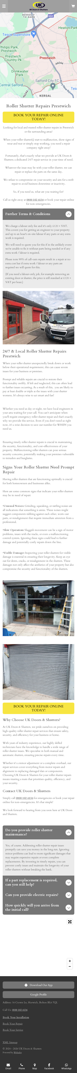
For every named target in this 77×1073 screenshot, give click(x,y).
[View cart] (73, 6)
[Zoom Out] (70, 966)
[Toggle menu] (4, 6)
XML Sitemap (10, 1042)
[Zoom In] (70, 961)
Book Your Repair (13, 1023)
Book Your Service (13, 1030)
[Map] (38, 944)
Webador (18, 1052)
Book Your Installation (16, 1017)
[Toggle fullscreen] (70, 921)
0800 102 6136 (35, 200)
